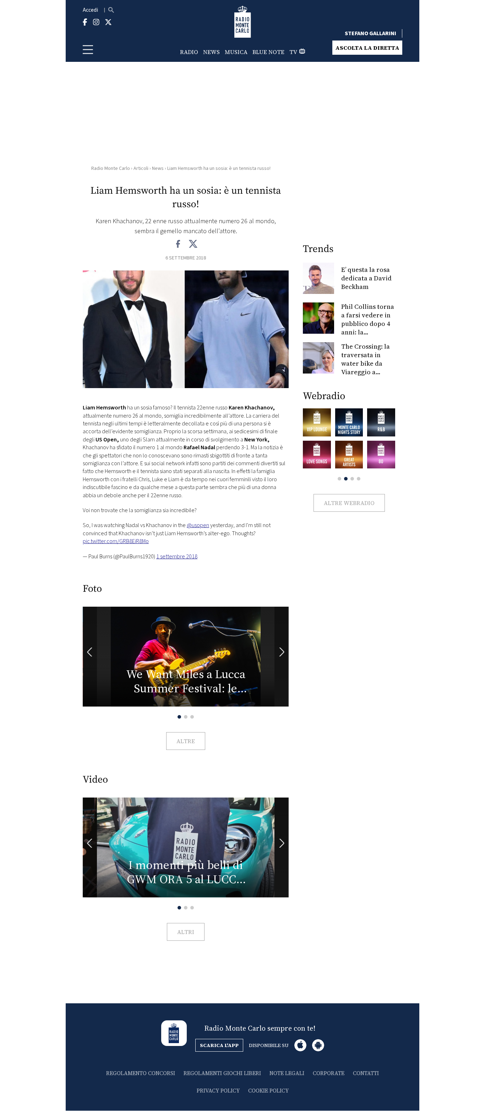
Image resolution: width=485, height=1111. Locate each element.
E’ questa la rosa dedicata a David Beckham (366, 278)
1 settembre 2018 (176, 556)
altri (185, 932)
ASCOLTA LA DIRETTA (367, 48)
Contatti (366, 1073)
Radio (189, 52)
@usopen (198, 525)
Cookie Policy (268, 1090)
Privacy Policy (218, 1090)
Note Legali (286, 1073)
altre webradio (349, 503)
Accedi (90, 10)
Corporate (328, 1073)
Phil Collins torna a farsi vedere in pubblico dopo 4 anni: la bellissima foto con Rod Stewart (367, 328)
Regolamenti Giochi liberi (222, 1073)
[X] (193, 244)
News (211, 52)
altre (185, 741)
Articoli (140, 168)
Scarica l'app (219, 1045)
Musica (236, 52)
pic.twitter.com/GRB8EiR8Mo (116, 541)
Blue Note (268, 52)
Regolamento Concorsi (140, 1073)
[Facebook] (178, 244)
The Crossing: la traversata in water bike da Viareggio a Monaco (365, 363)
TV (293, 52)
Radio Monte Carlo (110, 168)
